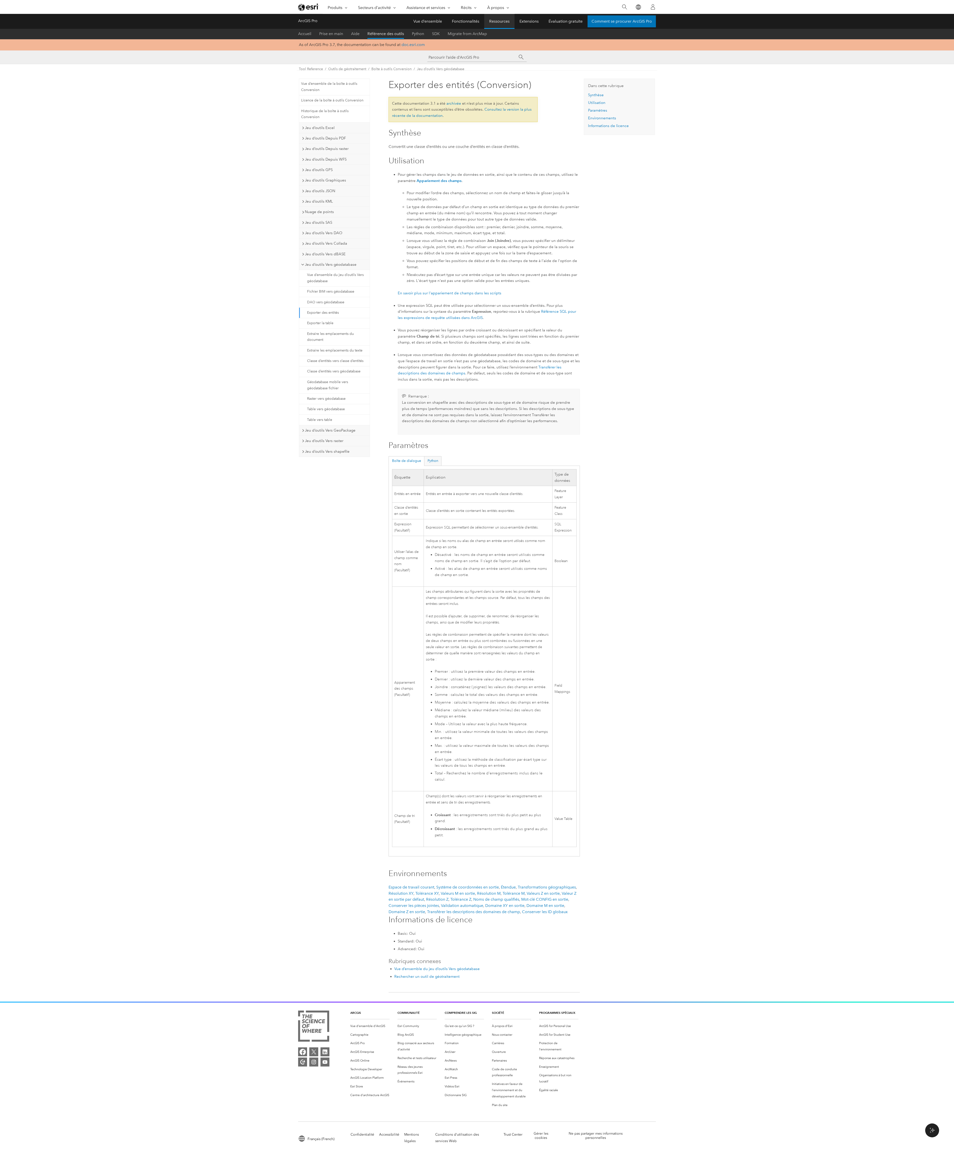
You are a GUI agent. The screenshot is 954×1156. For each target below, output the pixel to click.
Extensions (529, 21)
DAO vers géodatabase (325, 302)
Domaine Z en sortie (407, 911)
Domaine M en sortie (545, 905)
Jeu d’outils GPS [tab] (319, 170)
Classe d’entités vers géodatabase (333, 371)
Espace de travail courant (411, 887)
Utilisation (596, 102)
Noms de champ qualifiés (496, 899)
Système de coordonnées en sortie (467, 887)
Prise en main (331, 33)
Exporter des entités (323, 313)
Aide (355, 33)
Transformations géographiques (547, 887)
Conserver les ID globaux (545, 911)
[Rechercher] (624, 7)
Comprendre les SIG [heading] (461, 1013)
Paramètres (597, 110)
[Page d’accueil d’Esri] (308, 7)
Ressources (499, 21)
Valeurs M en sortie (458, 893)
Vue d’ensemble (427, 21)
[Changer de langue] (638, 7)
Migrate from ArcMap (467, 33)
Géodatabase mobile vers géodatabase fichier (327, 385)
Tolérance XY (427, 893)
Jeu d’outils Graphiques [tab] (325, 180)
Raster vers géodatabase (326, 399)
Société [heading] (498, 1013)
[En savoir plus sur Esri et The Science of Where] (313, 1027)
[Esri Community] (302, 1062)
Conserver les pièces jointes (414, 905)
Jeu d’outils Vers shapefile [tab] (327, 451)
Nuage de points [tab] (319, 212)
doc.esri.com (413, 44)
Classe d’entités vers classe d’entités (335, 361)
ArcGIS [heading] (355, 1013)
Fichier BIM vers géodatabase (330, 291)
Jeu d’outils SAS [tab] (318, 222)
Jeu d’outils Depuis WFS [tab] (326, 159)
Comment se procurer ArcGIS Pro (622, 21)
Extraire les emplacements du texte (334, 350)
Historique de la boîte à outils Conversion (325, 114)
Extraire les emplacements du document (330, 337)
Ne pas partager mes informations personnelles (596, 1135)
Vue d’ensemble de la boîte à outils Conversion (329, 87)
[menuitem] (370, 1026)
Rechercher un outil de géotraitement (427, 976)
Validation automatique (462, 905)
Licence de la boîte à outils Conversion (332, 100)
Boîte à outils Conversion (391, 69)
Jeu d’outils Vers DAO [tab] (323, 233)
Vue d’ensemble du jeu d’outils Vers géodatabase (335, 278)
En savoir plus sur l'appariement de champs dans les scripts (449, 293)
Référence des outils (385, 33)
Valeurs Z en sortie (543, 893)
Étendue (508, 887)
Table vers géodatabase (326, 409)
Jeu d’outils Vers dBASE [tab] (325, 254)
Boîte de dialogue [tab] (406, 461)
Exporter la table (320, 323)
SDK (436, 33)
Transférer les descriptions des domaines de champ (473, 911)
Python (418, 33)
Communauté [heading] (409, 1013)
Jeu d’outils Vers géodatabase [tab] (331, 264)
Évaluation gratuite (566, 21)
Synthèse (596, 95)
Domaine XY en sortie (504, 905)
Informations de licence (608, 126)
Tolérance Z (460, 899)
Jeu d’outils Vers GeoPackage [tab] (330, 430)
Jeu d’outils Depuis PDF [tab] (325, 138)
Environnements (602, 118)
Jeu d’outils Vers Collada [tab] (326, 243)
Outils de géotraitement (347, 69)
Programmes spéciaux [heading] (557, 1013)
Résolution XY (401, 893)
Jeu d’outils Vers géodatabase (440, 69)
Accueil (304, 33)
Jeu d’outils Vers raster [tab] (324, 441)
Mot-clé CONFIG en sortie (544, 899)
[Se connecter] (653, 7)
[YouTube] (324, 1062)
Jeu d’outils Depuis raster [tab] (327, 148)
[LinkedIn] (324, 1051)
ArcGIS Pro (308, 20)
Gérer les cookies (541, 1135)
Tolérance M (514, 893)
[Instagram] (313, 1062)
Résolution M (489, 893)
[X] (313, 1051)
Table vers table (319, 420)
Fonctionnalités (465, 21)
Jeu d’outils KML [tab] (319, 201)
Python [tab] (433, 461)
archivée (453, 103)
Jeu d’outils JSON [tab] (320, 191)
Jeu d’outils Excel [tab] (320, 128)
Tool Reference (311, 69)
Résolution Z (437, 899)
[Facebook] (302, 1051)
